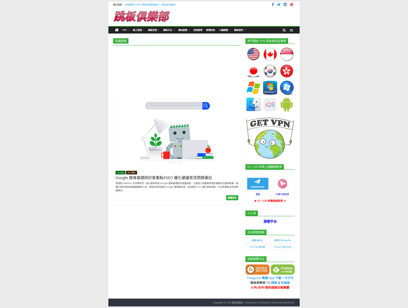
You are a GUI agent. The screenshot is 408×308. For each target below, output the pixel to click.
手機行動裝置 (282, 194)
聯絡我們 (238, 29)
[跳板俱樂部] (142, 11)
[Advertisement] (177, 70)
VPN (124, 29)
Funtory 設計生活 (282, 246)
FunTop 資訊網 (257, 246)
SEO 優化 (131, 172)
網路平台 (167, 29)
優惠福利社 (257, 240)
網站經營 (182, 29)
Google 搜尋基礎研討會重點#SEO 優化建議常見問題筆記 (164, 177)
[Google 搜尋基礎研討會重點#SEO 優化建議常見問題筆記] (177, 99)
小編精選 (223, 29)
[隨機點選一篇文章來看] (291, 30)
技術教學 (197, 29)
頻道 (274, 283)
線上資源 (137, 29)
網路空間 (152, 29)
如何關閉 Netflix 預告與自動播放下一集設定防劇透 (150, 4)
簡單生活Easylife (282, 240)
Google (120, 172)
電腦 (258, 194)
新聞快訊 (210, 29)
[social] (273, 5)
